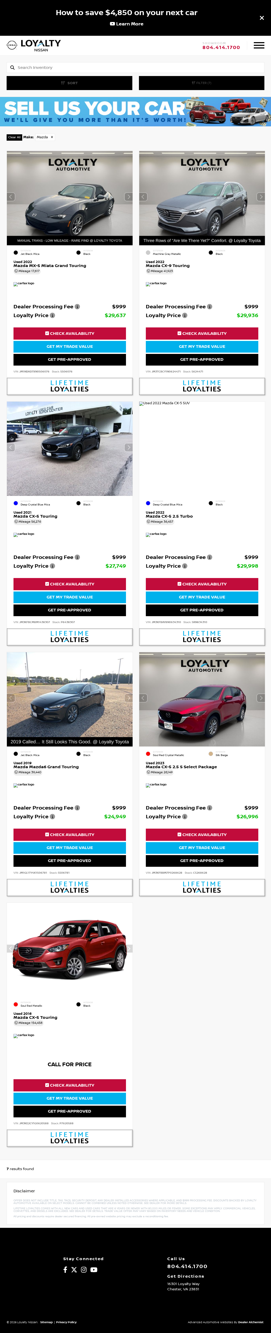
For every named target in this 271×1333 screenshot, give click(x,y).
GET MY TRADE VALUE (70, 346)
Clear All (14, 137)
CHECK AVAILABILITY (71, 333)
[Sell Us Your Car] (135, 125)
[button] (128, 196)
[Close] (262, 18)
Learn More (129, 23)
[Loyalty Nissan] (12, 45)
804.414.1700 (221, 48)
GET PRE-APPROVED (69, 359)
